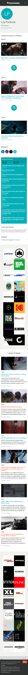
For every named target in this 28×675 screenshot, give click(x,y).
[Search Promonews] (25, 3)
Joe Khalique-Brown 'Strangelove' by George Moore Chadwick (12, 534)
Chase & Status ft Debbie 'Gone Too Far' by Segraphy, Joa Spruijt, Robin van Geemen (13, 469)
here (9, 672)
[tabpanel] (14, 194)
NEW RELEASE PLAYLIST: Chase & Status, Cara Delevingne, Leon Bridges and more (13, 218)
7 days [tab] (4, 162)
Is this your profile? (6, 28)
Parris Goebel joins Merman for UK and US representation (13, 186)
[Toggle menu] (3, 3)
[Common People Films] (11, 151)
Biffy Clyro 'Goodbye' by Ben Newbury (14, 58)
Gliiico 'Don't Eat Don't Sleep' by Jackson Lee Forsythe (13, 204)
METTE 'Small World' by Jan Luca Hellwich (14, 438)
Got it (24, 662)
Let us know (16, 240)
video (2, 372)
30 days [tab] (10, 162)
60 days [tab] (16, 162)
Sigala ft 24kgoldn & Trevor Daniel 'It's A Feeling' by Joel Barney (12, 97)
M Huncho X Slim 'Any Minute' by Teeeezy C (12, 137)
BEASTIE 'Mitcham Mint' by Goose (11, 407)
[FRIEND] (7, 151)
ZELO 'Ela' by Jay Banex (8, 170)
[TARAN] (3, 151)
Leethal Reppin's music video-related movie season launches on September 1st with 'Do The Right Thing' (14, 211)
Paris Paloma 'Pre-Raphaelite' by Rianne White (13, 198)
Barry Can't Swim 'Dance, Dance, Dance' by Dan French (13, 192)
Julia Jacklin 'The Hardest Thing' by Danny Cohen (12, 502)
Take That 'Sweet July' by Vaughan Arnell (13, 166)
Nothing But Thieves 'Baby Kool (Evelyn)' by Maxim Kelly (13, 180)
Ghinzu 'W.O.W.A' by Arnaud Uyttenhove (13, 174)
